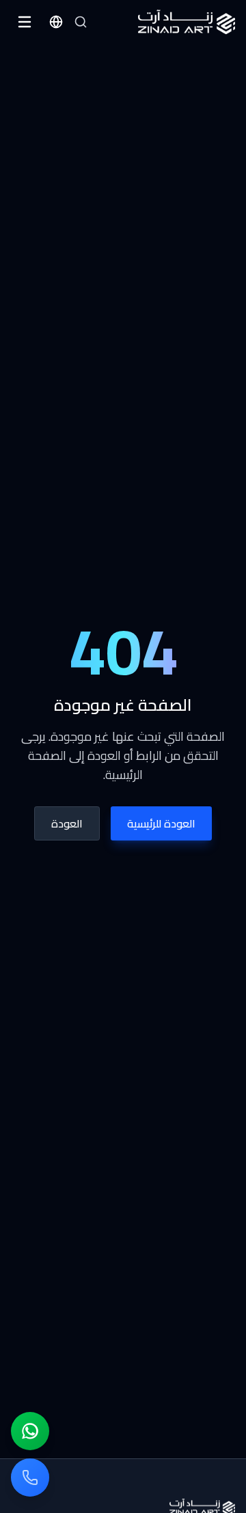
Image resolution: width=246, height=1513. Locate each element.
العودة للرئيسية (161, 823)
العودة (67, 823)
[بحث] (80, 22)
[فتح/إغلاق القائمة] (24, 22)
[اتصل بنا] (30, 1477)
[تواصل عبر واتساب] (30, 1431)
